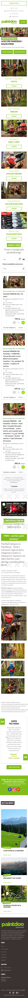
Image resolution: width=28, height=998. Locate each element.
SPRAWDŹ (4, 49)
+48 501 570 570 (7, 965)
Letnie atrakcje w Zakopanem (13, 848)
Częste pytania (4, 946)
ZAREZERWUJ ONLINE (14, 518)
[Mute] (22, 512)
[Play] (3, 512)
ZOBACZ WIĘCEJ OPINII (14, 764)
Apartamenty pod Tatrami (12, 875)
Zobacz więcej (7, 852)
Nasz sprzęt (4, 949)
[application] (14, 506)
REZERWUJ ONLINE (14, 3)
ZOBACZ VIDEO (14, 242)
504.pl (23, 987)
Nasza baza (3, 952)
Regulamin (3, 957)
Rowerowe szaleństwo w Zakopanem (12, 903)
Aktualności (3, 954)
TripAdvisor (16, 755)
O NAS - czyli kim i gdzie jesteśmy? (14, 534)
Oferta (2, 943)
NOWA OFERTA (8, 41)
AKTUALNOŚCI (7, 800)
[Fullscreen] (25, 512)
